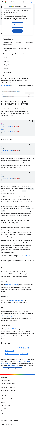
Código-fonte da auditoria (17, 348)
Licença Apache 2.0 (13, 365)
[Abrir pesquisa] (21, 2)
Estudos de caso (5, 393)
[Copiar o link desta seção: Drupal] (8, 268)
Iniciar (17, 31)
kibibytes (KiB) (5, 85)
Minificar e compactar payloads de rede (16, 354)
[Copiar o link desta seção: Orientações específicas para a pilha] (3, 263)
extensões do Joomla (11, 285)
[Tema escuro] (29, 121)
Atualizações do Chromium (8, 390)
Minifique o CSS (9, 351)
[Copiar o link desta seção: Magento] (9, 297)
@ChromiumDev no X (6, 405)
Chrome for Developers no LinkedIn (10, 410)
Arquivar (3, 395)
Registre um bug (5, 380)
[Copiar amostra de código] (32, 121)
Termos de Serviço (6, 420)
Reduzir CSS (26, 256)
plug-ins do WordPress (12, 329)
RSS (2, 413)
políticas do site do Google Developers (12, 367)
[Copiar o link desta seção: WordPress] (11, 325)
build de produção (7, 316)
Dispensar (17, 25)
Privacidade (15, 420)
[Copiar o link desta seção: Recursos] (11, 343)
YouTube (3, 408)
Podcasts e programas (7, 398)
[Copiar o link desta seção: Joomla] (8, 281)
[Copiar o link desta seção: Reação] (8, 308)
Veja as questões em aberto (8, 383)
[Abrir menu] (2, 2)
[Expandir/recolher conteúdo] (13, 40)
